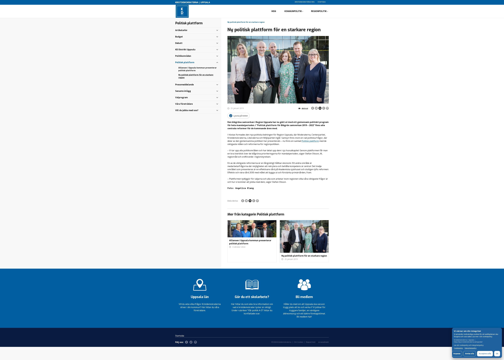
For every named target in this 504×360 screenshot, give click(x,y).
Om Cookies (298, 342)
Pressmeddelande (184, 84)
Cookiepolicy (458, 348)
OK (497, 353)
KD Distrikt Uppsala (185, 49)
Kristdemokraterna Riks (304, 2)
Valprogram (181, 97)
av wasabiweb (323, 342)
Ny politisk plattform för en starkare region (195, 76)
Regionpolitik (319, 11)
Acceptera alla (485, 353)
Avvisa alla (469, 353)
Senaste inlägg (183, 91)
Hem (273, 11)
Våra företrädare (184, 104)
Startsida (322, 2)
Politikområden (183, 56)
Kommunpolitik (293, 11)
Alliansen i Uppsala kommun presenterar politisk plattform (197, 69)
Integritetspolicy (470, 348)
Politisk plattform (310, 141)
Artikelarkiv (181, 30)
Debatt (178, 43)
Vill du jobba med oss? (186, 110)
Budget (179, 36)
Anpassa (456, 353)
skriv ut (305, 108)
